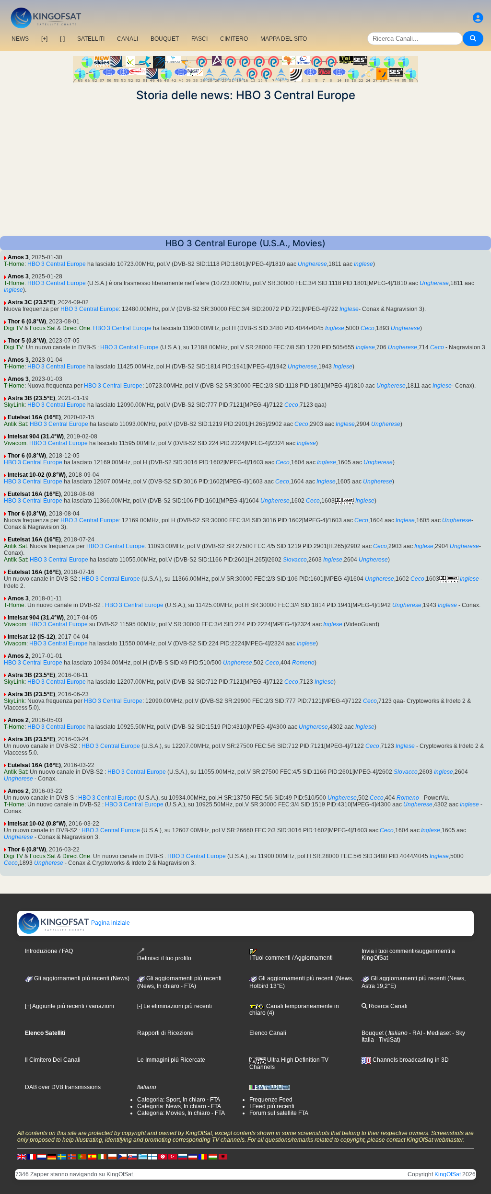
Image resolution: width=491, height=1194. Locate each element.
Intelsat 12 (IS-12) (31, 636)
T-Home (14, 264)
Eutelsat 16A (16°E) (34, 417)
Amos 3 (18, 257)
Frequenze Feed (270, 1099)
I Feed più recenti (271, 1106)
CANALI (127, 38)
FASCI (199, 38)
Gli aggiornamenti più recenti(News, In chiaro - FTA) (179, 982)
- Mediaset (436, 1033)
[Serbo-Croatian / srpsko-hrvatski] (192, 1156)
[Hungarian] (213, 1156)
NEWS (20, 38)
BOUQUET (165, 38)
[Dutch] (41, 1156)
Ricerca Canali (387, 1006)
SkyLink (14, 405)
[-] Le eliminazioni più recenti (174, 1006)
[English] (21, 1156)
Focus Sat (43, 328)
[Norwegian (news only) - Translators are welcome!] (72, 1156)
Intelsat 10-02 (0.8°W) (37, 474)
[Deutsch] (51, 1156)
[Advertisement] (245, 169)
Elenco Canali (267, 1033)
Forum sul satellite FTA (278, 1113)
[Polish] (112, 1156)
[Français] (31, 1156)
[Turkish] (172, 1156)
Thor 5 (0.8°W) (27, 340)
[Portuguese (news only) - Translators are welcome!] (82, 1156)
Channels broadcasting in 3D (410, 1059)
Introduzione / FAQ (49, 951)
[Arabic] (162, 1156)
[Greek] (142, 1156)
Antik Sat (15, 424)
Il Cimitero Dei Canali (53, 1059)
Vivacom (15, 443)
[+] (44, 38)
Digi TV (13, 328)
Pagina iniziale (110, 922)
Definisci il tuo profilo (164, 958)
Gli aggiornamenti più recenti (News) (81, 978)
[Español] (92, 1156)
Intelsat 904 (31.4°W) (36, 436)
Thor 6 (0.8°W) (27, 321)
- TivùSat (386, 1039)
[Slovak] (132, 1156)
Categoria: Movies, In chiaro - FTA (181, 1113)
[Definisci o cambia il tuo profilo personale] (478, 18)
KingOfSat (447, 1174)
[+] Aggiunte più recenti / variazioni (69, 1006)
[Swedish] (62, 1156)
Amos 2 (18, 656)
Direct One (76, 328)
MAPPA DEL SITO (283, 38)
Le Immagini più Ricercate (171, 1059)
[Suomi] (152, 1156)
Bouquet (373, 1033)
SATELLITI (91, 38)
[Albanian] (223, 1156)
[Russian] (182, 1156)
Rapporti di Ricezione (165, 1033)
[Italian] (102, 1156)
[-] (62, 38)
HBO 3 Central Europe (56, 264)
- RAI (415, 1033)
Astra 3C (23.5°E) (31, 302)
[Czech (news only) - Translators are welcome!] (122, 1156)
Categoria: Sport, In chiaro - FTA (178, 1099)
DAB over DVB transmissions (63, 1087)
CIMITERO (234, 38)
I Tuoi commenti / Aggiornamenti (291, 957)
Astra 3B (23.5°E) (31, 398)
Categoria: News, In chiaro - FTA (179, 1106)
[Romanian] (203, 1156)
